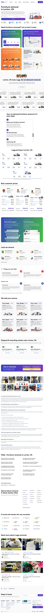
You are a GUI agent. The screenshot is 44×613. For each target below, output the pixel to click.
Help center (13, 601)
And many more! (4, 262)
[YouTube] (27, 384)
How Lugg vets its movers (28, 227)
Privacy (5, 611)
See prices (31, 369)
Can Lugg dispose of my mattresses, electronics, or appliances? (29, 471)
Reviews (18, 601)
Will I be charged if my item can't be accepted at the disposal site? (29, 474)
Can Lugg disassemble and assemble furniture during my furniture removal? (8, 467)
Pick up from (26, 366)
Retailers (20, 2)
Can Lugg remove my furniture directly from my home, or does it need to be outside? (30, 463)
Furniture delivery (8, 602)
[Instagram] (17, 384)
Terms (7, 611)
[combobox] (7, 17)
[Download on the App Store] (34, 604)
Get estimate (32, 2)
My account (13, 602)
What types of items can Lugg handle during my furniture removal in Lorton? (8, 459)
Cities (16, 2)
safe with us (26, 57)
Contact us (13, 603)
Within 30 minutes (12, 45)
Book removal (8, 352)
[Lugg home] (2, 2)
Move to (35, 366)
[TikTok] (22, 384)
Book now (40, 2)
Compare (2, 603)
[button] (12, 94)
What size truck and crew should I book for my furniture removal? (7, 463)
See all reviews (22, 86)
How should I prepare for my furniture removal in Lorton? (6, 478)
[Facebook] (19, 384)
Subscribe (40, 595)
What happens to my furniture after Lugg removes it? (32, 466)
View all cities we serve (26, 507)
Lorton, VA (5, 588)
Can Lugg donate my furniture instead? (8, 470)
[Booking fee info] (6, 204)
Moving (7, 601)
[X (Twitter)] (24, 384)
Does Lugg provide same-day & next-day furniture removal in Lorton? (29, 459)
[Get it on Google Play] (39, 604)
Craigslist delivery (8, 603)
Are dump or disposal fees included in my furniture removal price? (7, 474)
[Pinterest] (37, 611)
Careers (18, 602)
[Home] (1, 588)
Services (11, 2)
